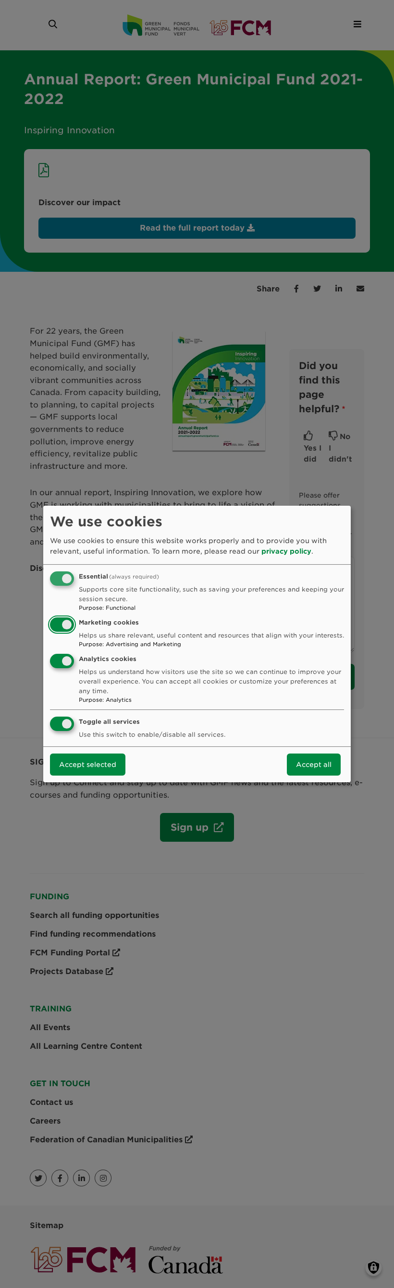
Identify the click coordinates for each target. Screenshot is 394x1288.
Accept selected (87, 764)
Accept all (314, 764)
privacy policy (286, 551)
